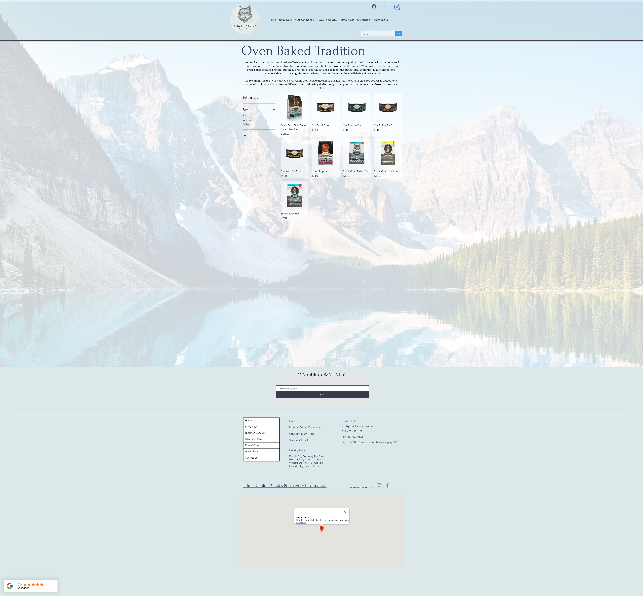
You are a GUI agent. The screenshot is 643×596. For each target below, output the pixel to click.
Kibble (246, 123)
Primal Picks (252, 445)
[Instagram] (379, 485)
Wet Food (248, 120)
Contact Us (251, 458)
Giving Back (252, 451)
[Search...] (398, 33)
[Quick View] (294, 107)
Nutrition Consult (255, 433)
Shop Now (251, 427)
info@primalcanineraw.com (357, 426)
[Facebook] (387, 485)
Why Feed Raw (253, 439)
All (244, 116)
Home (248, 420)
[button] (397, 6)
